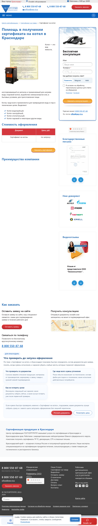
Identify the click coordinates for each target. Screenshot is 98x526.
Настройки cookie (17, 509)
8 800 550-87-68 (33, 6)
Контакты (55, 487)
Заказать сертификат (43, 150)
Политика (69, 93)
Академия (10, 523)
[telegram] (80, 486)
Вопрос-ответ (56, 485)
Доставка (54, 480)
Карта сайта (80, 498)
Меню (9, 15)
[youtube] (87, 486)
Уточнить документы (62, 413)
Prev (74, 179)
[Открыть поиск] (94, 15)
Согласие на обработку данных (39, 506)
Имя (65, 60)
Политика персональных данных (14, 506)
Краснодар (16, 1)
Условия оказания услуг (61, 506)
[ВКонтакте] (76, 486)
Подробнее (25, 522)
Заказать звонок (82, 7)
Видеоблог (55, 472)
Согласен (75, 519)
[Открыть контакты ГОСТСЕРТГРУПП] (73, 326)
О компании (56, 477)
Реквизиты (5, 509)
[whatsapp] (83, 486)
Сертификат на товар (59, 470)
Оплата (54, 482)
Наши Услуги (56, 467)
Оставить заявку (12, 326)
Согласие (76, 93)
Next (80, 179)
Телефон (67, 67)
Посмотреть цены (83, 413)
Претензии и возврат (80, 506)
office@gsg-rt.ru (31, 9)
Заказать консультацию (77, 101)
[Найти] (20, 498)
